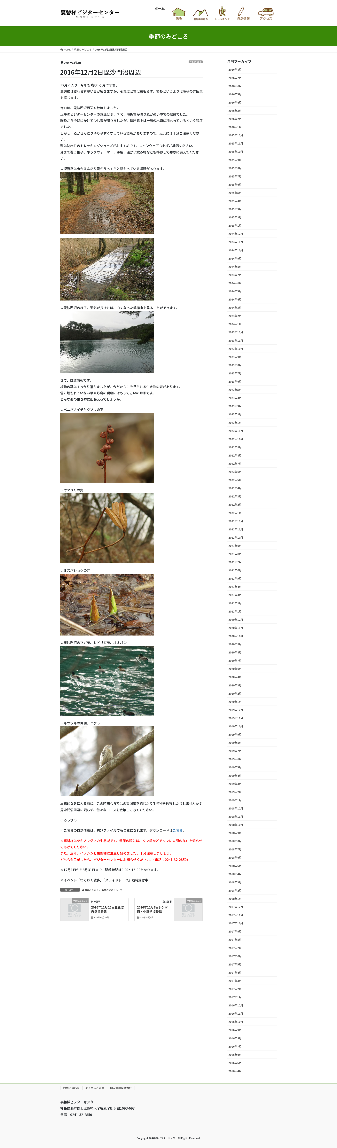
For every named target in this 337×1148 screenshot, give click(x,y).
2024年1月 (235, 324)
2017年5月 (235, 964)
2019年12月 (235, 710)
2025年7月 (235, 176)
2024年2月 (235, 316)
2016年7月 (235, 1046)
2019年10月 (235, 726)
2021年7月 (235, 562)
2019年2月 (235, 792)
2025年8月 (235, 168)
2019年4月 (235, 775)
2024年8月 (235, 267)
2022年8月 (235, 455)
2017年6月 (235, 956)
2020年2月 (235, 693)
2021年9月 (235, 546)
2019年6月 (235, 759)
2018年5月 (235, 866)
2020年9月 (235, 644)
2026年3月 (235, 111)
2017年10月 (235, 923)
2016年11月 (235, 1013)
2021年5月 (235, 578)
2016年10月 (235, 1022)
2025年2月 (235, 217)
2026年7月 (235, 78)
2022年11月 (235, 431)
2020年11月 (235, 628)
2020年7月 (235, 660)
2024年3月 (235, 307)
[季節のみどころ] (74, 906)
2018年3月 (235, 882)
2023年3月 (235, 406)
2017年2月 (235, 989)
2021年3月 (235, 595)
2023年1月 (235, 423)
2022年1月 (235, 513)
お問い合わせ (71, 1088)
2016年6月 (235, 1055)
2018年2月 (235, 890)
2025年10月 (235, 151)
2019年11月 (235, 718)
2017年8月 (235, 939)
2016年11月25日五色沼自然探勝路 (107, 909)
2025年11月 (235, 143)
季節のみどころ (195, 62)
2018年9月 (235, 833)
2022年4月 (235, 488)
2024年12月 (235, 234)
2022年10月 (235, 439)
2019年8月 (235, 743)
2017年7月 (235, 948)
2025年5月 (235, 193)
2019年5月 (235, 767)
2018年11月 (235, 816)
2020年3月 (235, 685)
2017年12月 (235, 907)
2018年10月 (235, 825)
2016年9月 (235, 1030)
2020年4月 (235, 677)
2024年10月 (235, 250)
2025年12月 (235, 135)
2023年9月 (235, 357)
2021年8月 (235, 554)
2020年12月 (235, 619)
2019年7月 (235, 751)
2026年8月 (235, 69)
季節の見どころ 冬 (112, 889)
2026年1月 (235, 127)
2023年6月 (235, 381)
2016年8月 (235, 1038)
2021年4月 (235, 587)
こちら (178, 830)
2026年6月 (235, 86)
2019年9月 (235, 734)
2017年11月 (235, 915)
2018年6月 (235, 857)
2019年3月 (235, 784)
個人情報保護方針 (121, 1088)
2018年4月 (235, 874)
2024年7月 (235, 275)
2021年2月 (235, 603)
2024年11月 (235, 242)
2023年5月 (235, 390)
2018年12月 (235, 808)
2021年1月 (235, 611)
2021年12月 (235, 521)
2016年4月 (235, 1071)
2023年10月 (235, 349)
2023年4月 (235, 398)
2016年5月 (235, 1063)
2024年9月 (235, 258)
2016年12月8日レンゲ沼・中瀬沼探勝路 (152, 909)
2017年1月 (235, 997)
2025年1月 (235, 225)
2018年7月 (235, 849)
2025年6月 (235, 184)
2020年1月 (235, 702)
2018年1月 (235, 899)
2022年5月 (235, 480)
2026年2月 (235, 119)
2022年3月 (235, 496)
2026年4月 (235, 102)
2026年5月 (235, 94)
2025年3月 (235, 209)
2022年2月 (235, 504)
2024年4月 (235, 299)
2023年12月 (235, 332)
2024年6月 (235, 283)
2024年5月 (235, 291)
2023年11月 (235, 340)
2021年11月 (235, 529)
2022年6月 (235, 472)
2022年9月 (235, 447)
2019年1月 (235, 800)
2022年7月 (235, 463)
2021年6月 (235, 570)
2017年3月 (235, 981)
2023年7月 (235, 373)
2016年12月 (235, 1005)
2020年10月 (235, 636)
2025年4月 (235, 201)
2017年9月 (235, 931)
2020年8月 (235, 652)
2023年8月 (235, 365)
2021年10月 (235, 537)
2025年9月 (235, 160)
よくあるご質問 (94, 1088)
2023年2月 (235, 414)
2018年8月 (235, 841)
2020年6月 (235, 669)
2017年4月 (235, 972)
